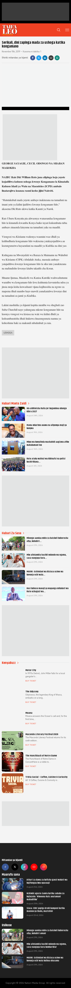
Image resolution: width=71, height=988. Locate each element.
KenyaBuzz (9, 663)
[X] (38, 57)
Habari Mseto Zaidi (14, 403)
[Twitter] (15, 867)
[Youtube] (34, 867)
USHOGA (8, 332)
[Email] (51, 57)
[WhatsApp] (57, 57)
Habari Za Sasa (11, 533)
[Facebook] (32, 57)
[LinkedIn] (44, 57)
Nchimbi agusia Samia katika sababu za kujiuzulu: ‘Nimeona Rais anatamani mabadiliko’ (45, 896)
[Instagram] (43, 867)
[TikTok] (24, 867)
